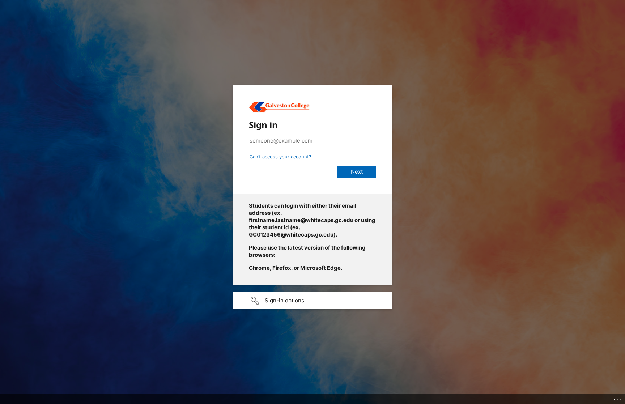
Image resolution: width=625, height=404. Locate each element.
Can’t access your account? (280, 157)
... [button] (617, 397)
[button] (312, 300)
